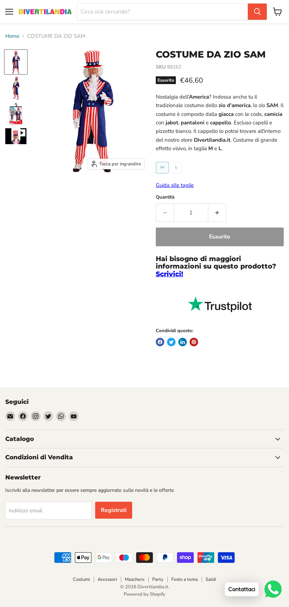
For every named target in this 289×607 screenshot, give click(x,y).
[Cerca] (257, 12)
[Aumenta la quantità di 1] (217, 213)
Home (12, 36)
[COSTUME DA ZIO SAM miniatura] (16, 88)
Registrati (114, 510)
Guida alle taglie (175, 185)
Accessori (107, 579)
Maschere (134, 579)
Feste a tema (184, 579)
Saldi (210, 579)
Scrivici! (169, 274)
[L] (177, 175)
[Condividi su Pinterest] (194, 342)
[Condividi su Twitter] (171, 342)
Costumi (81, 579)
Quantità (165, 197)
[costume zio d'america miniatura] (16, 62)
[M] (163, 175)
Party (158, 579)
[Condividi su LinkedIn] (182, 342)
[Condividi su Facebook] (160, 342)
